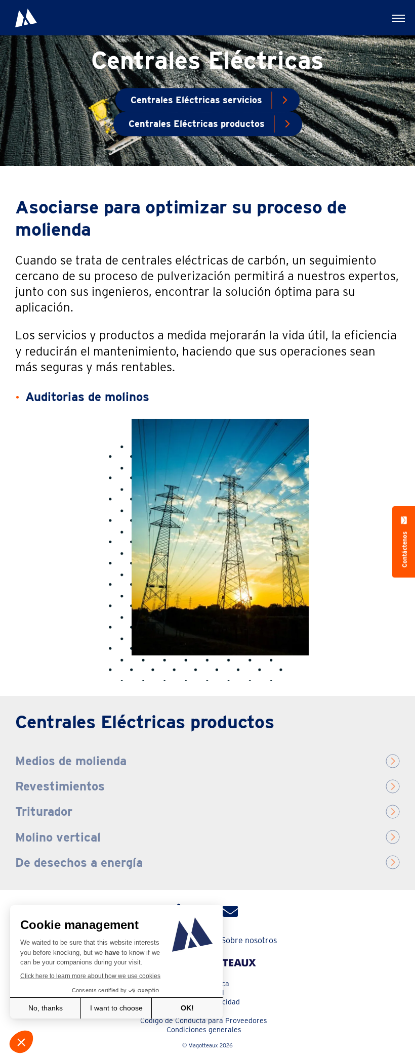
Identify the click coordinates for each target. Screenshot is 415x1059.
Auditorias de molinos (87, 396)
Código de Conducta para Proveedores (203, 1021)
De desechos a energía (79, 862)
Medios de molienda (71, 761)
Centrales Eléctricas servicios (196, 100)
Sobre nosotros (249, 940)
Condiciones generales (204, 1030)
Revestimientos (60, 786)
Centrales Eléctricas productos (197, 124)
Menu (397, 18)
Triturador (43, 811)
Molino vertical (58, 837)
